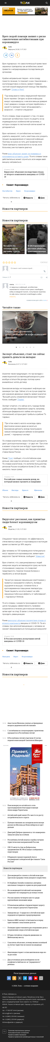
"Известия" (40, 556)
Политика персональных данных (19, 1030)
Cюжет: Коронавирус (17, 185)
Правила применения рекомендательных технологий (26, 1037)
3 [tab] (23, 347)
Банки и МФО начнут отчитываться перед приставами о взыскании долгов (25, 921)
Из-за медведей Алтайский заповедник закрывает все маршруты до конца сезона (25, 891)
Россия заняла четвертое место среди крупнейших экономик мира (24, 899)
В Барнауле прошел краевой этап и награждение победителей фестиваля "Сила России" (26, 859)
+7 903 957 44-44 (11, 1010)
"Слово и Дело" (17, 89)
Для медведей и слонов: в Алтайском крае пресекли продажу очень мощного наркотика (27, 876)
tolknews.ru (12, 994)
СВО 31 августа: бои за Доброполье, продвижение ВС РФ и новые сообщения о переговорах (25, 849)
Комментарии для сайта (37, 300)
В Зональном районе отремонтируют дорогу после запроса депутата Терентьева (26, 906)
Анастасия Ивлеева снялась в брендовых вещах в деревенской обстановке (25, 724)
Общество (11, 529)
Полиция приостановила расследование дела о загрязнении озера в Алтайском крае (28, 928)
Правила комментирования (17, 1035)
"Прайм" (20, 400)
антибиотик (7, 191)
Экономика (11, 364)
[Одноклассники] (17, 55)
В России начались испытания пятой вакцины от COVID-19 (22, 639)
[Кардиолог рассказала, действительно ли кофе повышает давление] (25, 327)
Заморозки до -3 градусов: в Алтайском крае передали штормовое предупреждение (26, 914)
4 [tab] (27, 347)
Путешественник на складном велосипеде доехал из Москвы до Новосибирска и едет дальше (26, 824)
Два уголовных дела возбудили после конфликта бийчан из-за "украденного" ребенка (24, 962)
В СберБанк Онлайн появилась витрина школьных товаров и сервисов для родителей (27, 884)
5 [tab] (30, 347)
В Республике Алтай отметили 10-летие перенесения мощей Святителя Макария (25, 739)
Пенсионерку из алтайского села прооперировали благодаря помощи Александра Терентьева (23, 807)
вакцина (6, 657)
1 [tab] (16, 347)
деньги (25, 490)
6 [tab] (34, 347)
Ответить (13, 297)
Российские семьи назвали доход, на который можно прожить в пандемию (22, 480)
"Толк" (10, 458)
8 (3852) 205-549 (11, 1019)
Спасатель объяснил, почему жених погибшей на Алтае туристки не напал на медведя (27, 943)
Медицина (11, 49)
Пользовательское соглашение (18, 1033)
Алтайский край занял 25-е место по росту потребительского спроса (25, 816)
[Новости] (28, 198)
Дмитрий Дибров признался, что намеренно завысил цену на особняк (26, 833)
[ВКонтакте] (11, 55)
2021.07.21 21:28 (20, 284)
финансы (38, 490)
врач (18, 191)
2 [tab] (20, 347)
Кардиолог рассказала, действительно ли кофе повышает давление (26, 334)
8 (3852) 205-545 (11, 1016)
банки (5, 490)
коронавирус (29, 191)
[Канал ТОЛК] (41, 198)
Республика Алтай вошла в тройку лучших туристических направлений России (26, 841)
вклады (15, 490)
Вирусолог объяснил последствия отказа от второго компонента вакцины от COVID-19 (24, 174)
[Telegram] (6, 55)
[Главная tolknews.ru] (25, 2)
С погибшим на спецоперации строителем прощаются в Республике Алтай (25, 731)
